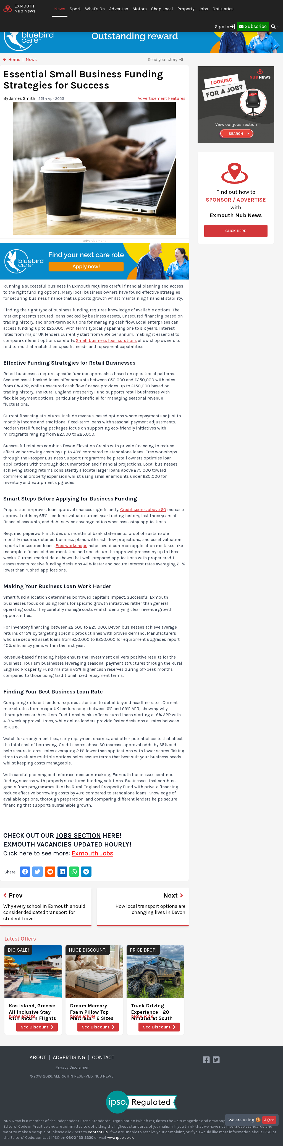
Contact (103, 1057)
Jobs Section (78, 835)
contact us (98, 1132)
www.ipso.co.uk (120, 1137)
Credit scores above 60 (143, 509)
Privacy (62, 1067)
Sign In (222, 26)
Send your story (163, 59)
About (38, 1057)
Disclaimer (79, 1067)
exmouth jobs (92, 853)
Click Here (235, 230)
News (59, 8)
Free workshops (71, 545)
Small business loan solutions (106, 340)
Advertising (69, 1057)
